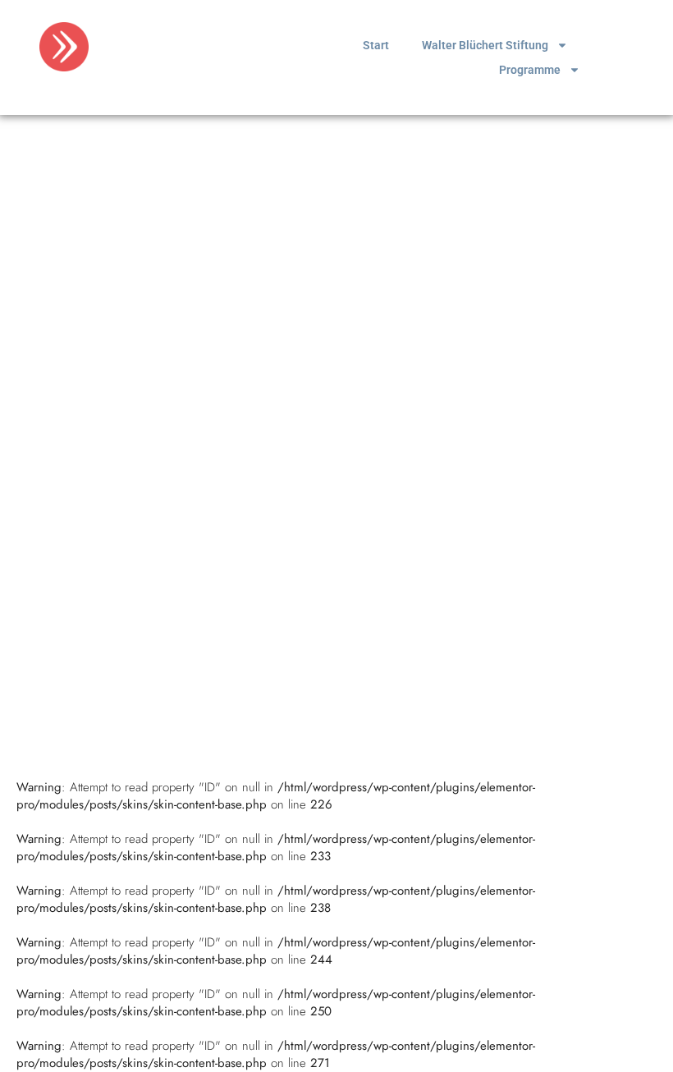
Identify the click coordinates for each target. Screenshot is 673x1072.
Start (376, 45)
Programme (530, 69)
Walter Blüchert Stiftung (485, 45)
